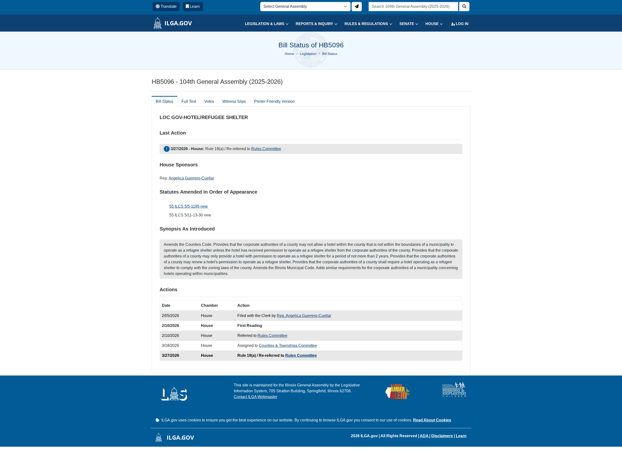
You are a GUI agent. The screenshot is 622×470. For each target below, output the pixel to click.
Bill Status (164, 101)
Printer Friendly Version (274, 101)
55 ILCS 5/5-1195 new (188, 206)
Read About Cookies (432, 420)
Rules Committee (266, 149)
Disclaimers (442, 436)
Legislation (308, 54)
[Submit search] (464, 6)
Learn (461, 436)
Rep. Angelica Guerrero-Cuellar (304, 316)
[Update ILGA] (357, 6)
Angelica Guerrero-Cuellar (191, 178)
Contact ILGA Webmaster (255, 397)
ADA (424, 436)
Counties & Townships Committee (288, 345)
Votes (209, 101)
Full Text (188, 101)
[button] (263, 24)
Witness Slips (234, 101)
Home (289, 54)
